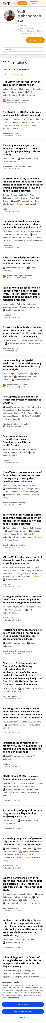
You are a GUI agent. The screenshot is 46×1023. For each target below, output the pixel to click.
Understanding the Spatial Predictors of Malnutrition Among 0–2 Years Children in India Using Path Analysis (22, 365)
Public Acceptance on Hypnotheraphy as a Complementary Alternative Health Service (19, 440)
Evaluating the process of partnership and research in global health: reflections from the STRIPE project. (23, 841)
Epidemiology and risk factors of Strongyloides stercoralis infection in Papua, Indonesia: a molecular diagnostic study (22, 962)
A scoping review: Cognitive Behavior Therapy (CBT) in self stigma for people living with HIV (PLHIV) (22, 150)
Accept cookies (22, 1004)
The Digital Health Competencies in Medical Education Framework (22, 113)
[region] (23, 1000)
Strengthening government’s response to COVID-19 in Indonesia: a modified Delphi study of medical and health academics (22, 747)
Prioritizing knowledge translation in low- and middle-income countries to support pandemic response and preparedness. (22, 634)
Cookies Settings (23, 1017)
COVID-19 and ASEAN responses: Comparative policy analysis (21, 777)
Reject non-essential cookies (23, 1011)
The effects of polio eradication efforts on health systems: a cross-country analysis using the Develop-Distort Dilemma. (22, 477)
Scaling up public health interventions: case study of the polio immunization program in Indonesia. (22, 599)
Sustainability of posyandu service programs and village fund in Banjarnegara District (22, 813)
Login (22, 3)
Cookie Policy (13, 997)
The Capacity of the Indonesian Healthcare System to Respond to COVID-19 (22, 399)
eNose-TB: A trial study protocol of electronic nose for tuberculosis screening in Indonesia (22, 560)
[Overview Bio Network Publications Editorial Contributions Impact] (23, 49)
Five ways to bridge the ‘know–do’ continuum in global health (22, 83)
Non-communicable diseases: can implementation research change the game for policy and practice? (22, 224)
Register (34, 3)
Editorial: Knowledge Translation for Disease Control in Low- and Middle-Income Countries (21, 260)
